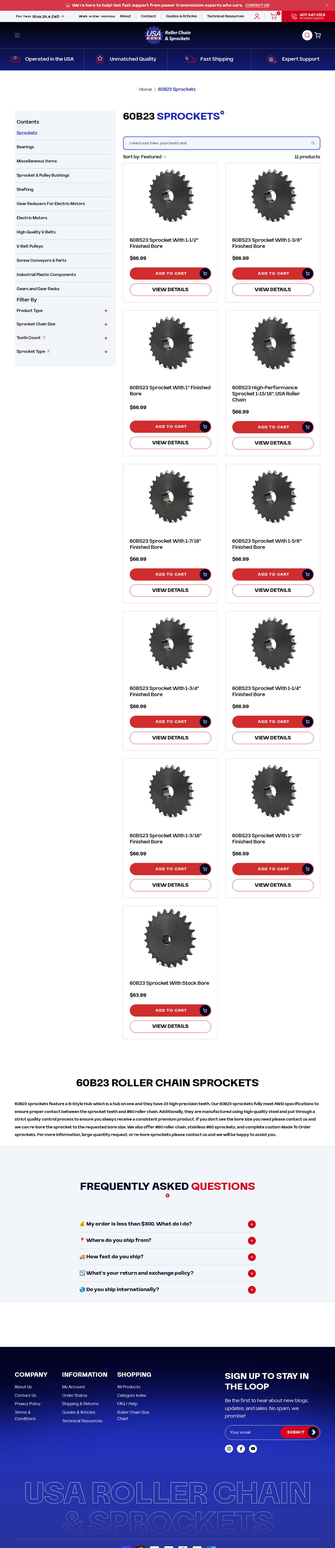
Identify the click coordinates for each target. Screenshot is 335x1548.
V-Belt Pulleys (30, 246)
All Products (129, 1343)
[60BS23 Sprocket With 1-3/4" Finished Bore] (170, 643)
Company (31, 1331)
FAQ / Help (127, 1360)
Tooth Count (29, 338)
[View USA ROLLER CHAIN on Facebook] (241, 1405)
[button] (307, 35)
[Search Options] (315, 143)
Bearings (25, 147)
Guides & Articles (78, 1368)
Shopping (134, 1331)
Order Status (74, 1351)
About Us (23, 1343)
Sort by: (142, 157)
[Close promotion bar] (327, 5)
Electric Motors (32, 218)
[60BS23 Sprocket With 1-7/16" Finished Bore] (170, 496)
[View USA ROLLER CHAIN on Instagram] (229, 1405)
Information (84, 1331)
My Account (73, 1343)
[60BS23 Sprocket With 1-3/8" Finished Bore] (273, 195)
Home (145, 89)
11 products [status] (307, 157)
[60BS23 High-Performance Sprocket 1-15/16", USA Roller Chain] (273, 342)
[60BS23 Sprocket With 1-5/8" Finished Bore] (273, 496)
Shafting (25, 189)
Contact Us (25, 1351)
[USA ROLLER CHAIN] (167, 35)
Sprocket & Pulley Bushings (43, 175)
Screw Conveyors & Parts (41, 260)
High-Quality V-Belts (36, 232)
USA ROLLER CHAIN (45, 1509)
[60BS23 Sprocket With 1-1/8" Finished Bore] (273, 791)
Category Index (131, 1351)
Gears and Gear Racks (38, 289)
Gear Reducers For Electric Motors (51, 203)
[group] (167, 5)
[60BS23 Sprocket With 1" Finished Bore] (170, 342)
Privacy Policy (27, 1360)
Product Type (30, 310)
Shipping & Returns (80, 1360)
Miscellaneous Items (37, 161)
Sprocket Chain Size (36, 324)
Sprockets (27, 133)
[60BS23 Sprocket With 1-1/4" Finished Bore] (273, 643)
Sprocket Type (31, 351)
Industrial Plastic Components (46, 274)
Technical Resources (82, 1377)
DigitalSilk (308, 1509)
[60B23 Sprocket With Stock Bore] (170, 938)
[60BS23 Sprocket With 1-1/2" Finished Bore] (170, 195)
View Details (170, 289)
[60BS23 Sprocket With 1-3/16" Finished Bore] (170, 791)
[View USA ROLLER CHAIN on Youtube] (253, 1405)
